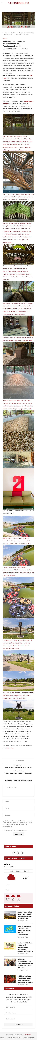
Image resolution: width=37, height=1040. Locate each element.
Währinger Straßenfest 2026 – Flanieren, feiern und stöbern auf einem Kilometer (25, 964)
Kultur (13, 32)
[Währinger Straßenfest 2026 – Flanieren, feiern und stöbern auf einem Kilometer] (10, 962)
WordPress (28, 1034)
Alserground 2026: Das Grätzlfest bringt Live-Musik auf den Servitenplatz (24, 931)
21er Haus (9, 748)
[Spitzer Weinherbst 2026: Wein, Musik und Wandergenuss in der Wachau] (10, 915)
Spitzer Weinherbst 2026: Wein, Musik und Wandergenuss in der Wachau (25, 915)
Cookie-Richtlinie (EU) (29, 1037)
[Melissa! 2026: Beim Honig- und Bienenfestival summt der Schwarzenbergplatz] (10, 946)
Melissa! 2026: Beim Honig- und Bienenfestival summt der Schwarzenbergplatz (25, 947)
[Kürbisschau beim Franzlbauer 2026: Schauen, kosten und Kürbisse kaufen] (10, 979)
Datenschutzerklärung (13, 1037)
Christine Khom (11, 48)
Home (5, 32)
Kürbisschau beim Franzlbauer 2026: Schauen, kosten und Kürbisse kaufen (25, 979)
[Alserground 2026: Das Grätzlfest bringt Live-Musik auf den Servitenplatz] (10, 929)
